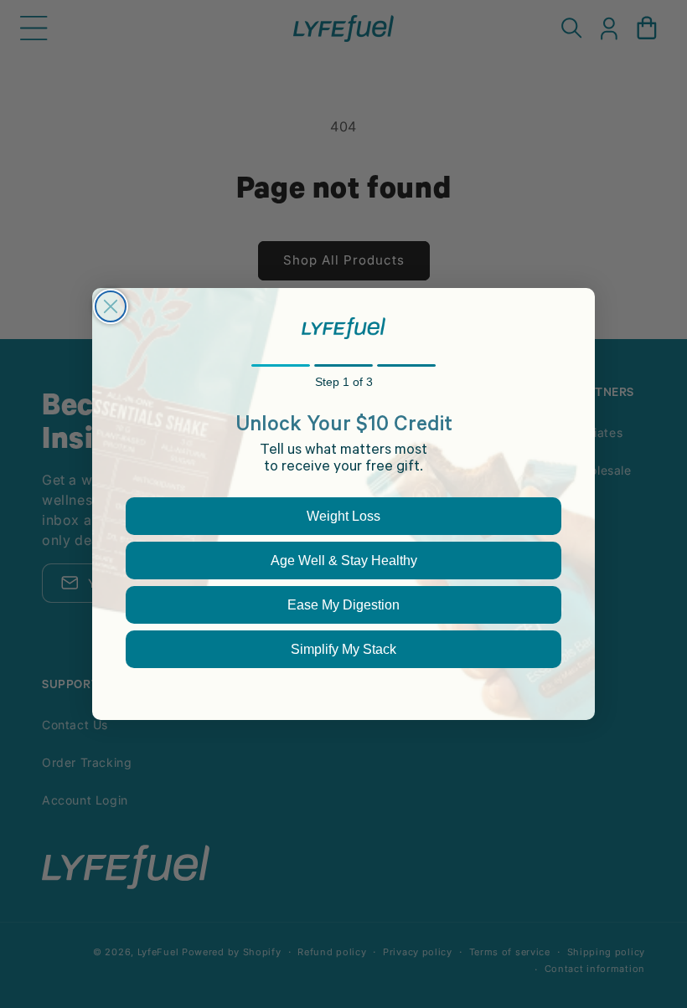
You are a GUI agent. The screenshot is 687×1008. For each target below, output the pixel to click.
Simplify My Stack (343, 649)
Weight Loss (343, 516)
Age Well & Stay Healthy (344, 560)
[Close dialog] (111, 306)
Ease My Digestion (343, 605)
